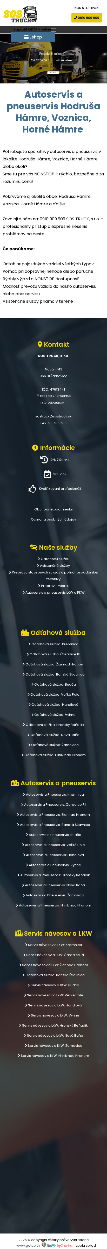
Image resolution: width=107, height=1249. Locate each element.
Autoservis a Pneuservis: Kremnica (54, 794)
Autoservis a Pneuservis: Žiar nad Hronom (54, 814)
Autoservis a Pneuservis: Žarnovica (54, 895)
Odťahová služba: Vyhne (55, 714)
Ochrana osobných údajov (53, 519)
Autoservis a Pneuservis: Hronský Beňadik (54, 875)
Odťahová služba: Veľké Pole (54, 694)
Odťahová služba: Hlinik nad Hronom (55, 754)
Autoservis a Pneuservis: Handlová (54, 854)
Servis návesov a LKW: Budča (54, 985)
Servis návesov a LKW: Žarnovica (54, 1045)
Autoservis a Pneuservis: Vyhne (54, 865)
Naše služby (53, 72)
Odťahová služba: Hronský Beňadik (54, 724)
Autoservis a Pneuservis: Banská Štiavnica (54, 824)
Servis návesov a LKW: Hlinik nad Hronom (54, 1055)
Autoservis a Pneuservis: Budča (54, 834)
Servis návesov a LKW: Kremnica (54, 944)
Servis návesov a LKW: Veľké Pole (54, 995)
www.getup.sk (28, 1245)
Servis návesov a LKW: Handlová (54, 1005)
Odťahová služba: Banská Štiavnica (55, 674)
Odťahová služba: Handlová (54, 704)
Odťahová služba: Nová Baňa (54, 734)
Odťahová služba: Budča (55, 684)
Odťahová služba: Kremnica (54, 644)
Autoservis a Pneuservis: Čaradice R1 (54, 804)
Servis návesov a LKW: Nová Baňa (54, 1035)
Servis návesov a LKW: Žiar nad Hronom (54, 965)
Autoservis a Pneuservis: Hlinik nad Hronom (54, 905)
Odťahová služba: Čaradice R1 (54, 654)
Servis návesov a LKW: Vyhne (54, 1015)
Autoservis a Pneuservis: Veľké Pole (54, 844)
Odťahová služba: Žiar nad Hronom (54, 664)
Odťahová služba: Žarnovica (54, 744)
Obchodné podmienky (53, 509)
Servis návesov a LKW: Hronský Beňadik (54, 1025)
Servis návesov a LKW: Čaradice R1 (54, 954)
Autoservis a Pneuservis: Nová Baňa (54, 885)
